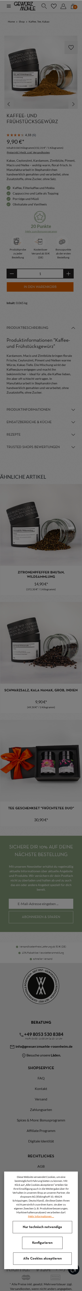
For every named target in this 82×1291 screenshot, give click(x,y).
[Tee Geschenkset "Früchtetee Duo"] (41, 761)
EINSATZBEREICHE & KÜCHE (29, 422)
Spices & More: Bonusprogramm (41, 1120)
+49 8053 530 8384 (43, 1034)
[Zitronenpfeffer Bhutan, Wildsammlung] (41, 525)
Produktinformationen (28, 409)
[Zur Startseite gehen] (24, 6)
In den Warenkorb (40, 287)
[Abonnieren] (41, 917)
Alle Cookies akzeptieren (42, 1258)
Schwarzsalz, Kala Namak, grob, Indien (41, 690)
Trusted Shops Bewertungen (33, 447)
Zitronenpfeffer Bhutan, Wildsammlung (41, 574)
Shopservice (41, 1068)
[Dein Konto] (63, 6)
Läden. (56, 1055)
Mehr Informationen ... (41, 1216)
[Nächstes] (73, 104)
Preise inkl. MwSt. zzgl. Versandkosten (28, 152)
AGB (41, 1166)
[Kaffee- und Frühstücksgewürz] (40, 72)
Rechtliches (41, 1156)
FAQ (41, 1078)
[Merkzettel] (53, 6)
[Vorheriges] (9, 104)
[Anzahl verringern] (12, 274)
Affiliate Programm (41, 1130)
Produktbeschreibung (27, 327)
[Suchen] (44, 6)
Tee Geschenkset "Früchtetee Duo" (41, 808)
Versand (41, 1099)
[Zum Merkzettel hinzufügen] (71, 47)
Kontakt (41, 1088)
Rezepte (14, 434)
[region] (41, 72)
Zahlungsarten (41, 1109)
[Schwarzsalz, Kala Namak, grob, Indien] (41, 643)
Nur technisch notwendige (42, 1227)
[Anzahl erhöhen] (68, 274)
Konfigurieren (42, 1242)
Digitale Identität (41, 1141)
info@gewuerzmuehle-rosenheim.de (44, 1046)
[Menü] (8, 6)
